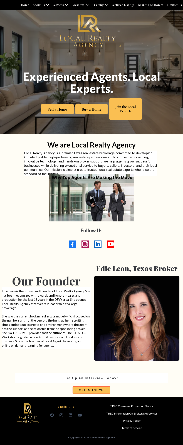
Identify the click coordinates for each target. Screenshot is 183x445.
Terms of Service (132, 428)
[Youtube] (110, 244)
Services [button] (59, 5)
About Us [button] (39, 5)
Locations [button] (78, 5)
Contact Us (66, 407)
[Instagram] (85, 244)
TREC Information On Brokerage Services (131, 413)
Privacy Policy (131, 420)
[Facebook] (72, 244)
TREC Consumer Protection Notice (131, 406)
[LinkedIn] (98, 244)
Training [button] (98, 5)
